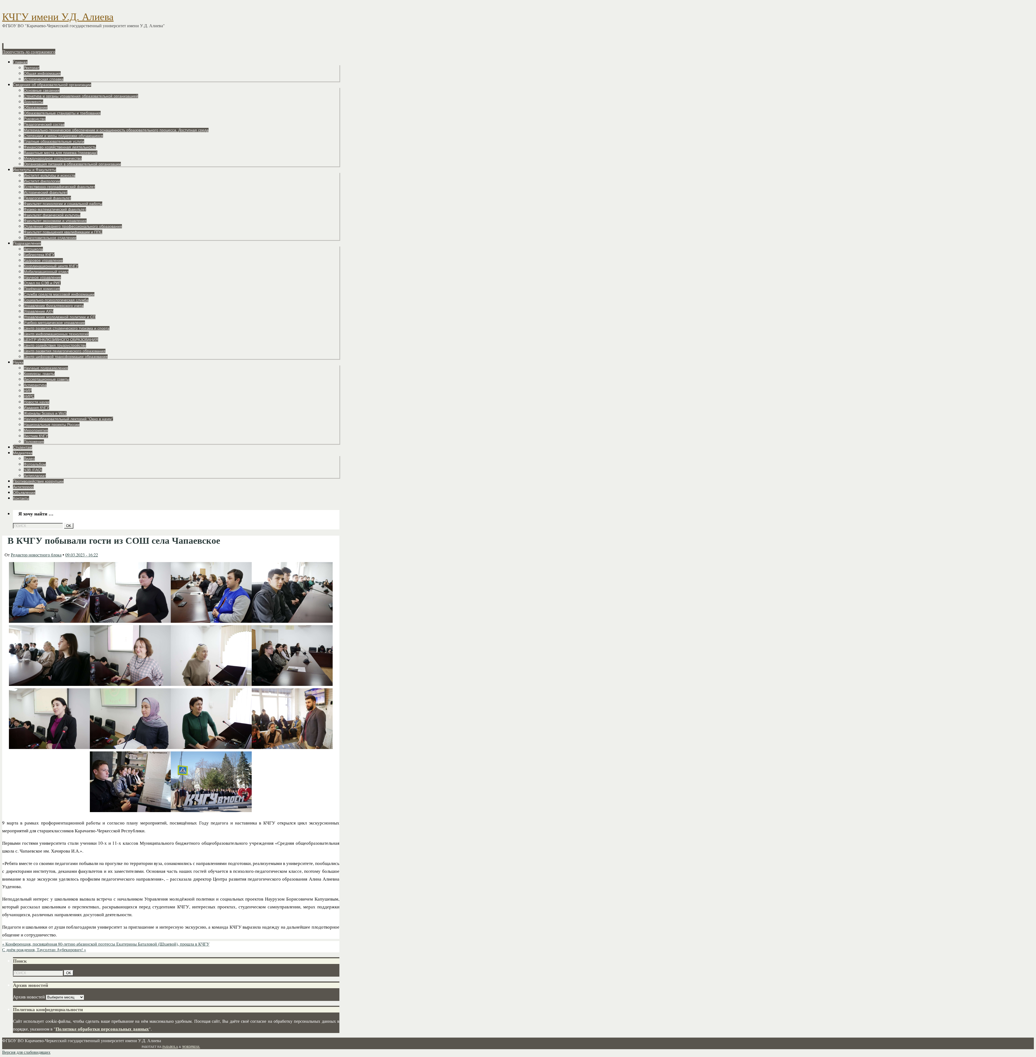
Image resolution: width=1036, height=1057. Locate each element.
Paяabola (170, 1047)
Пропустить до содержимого (28, 51)
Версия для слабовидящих (26, 1052)
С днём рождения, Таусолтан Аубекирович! (44, 949)
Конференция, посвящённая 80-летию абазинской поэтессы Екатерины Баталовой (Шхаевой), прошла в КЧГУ (105, 944)
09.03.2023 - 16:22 (81, 554)
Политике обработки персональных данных (102, 1028)
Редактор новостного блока (36, 554)
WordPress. (191, 1047)
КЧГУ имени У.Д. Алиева (58, 16)
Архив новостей (29, 997)
